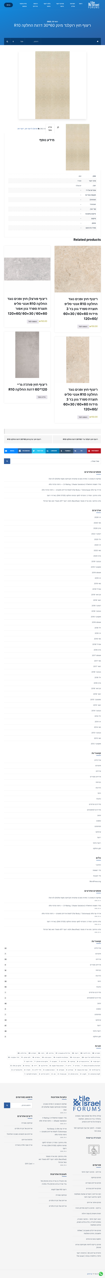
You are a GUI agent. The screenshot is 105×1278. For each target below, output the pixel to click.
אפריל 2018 (96, 644)
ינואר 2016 (97, 694)
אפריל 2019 (96, 589)
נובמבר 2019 (96, 561)
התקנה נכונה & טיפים (93, 1239)
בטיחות (98, 782)
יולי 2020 (97, 539)
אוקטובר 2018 (96, 617)
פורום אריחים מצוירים (93, 1183)
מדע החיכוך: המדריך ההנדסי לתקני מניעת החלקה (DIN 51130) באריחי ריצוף (74, 495)
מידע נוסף (50, 128)
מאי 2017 (97, 661)
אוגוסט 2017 (96, 655)
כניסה (8, 5)
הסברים (96, 1053)
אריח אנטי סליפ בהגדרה (23, 1145)
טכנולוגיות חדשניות (60, 1057)
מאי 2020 (97, 550)
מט (54, 1074)
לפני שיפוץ (25, 1057)
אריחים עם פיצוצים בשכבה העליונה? (19, 1134)
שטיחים (69, 1070)
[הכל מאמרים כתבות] (22, 41)
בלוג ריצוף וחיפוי (47, 5)
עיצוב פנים (46, 1057)
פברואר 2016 (96, 688)
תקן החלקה (97, 848)
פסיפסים (98, 826)
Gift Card (28, 1164)
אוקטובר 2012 (96, 744)
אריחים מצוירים (95, 777)
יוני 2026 (97, 517)
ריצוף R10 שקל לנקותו (59, 1189)
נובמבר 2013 (96, 733)
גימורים (36, 1057)
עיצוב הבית (75, 1057)
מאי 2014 (97, 727)
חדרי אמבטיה (13, 1057)
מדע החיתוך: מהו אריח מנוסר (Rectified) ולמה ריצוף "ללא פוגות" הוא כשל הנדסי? (72, 501)
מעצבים (53, 1061)
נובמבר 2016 (96, 672)
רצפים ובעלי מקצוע (57, 1065)
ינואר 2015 (97, 705)
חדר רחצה (28, 1061)
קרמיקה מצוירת (61, 1195)
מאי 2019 (97, 583)
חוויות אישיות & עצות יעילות (91, 1213)
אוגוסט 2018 (96, 622)
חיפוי (99, 793)
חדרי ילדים (37, 1070)
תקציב (83, 1074)
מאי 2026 (97, 523)
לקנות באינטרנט (94, 1074)
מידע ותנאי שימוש (23, 5)
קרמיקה (98, 832)
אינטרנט (98, 766)
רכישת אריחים (35, 5)
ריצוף (99, 837)
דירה (34, 1065)
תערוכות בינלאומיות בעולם (91, 1065)
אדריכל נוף (43, 1065)
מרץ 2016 (97, 683)
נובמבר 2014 (96, 711)
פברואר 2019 (96, 595)
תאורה (27, 1070)
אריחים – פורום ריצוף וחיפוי (91, 1172)
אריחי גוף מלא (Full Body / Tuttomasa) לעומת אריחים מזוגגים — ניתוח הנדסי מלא (71, 490)
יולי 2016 (98, 677)
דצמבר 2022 (96, 534)
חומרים (32, 1053)
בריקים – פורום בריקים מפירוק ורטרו (88, 1208)
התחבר (98, 865)
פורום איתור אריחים (94, 1202)
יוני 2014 (98, 722)
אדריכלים (97, 760)
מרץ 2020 (97, 556)
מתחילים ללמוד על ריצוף (91, 1057)
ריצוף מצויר (95, 1061)
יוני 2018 (98, 633)
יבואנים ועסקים (49, 1070)
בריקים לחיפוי (95, 1070)
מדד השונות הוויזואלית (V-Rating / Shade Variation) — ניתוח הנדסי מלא (75, 484)
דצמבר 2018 (96, 606)
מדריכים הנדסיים (95, 804)
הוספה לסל (83, 326)
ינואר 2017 (97, 666)
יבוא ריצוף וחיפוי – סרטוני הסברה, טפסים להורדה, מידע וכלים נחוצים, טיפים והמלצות (89, 1222)
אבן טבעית (62, 1074)
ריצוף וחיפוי (97, 843)
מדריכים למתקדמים (94, 810)
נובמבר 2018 (96, 611)
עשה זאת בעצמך (81, 1070)
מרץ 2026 (97, 528)
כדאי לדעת (85, 1053)
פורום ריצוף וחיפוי (60, 5)
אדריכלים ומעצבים (63, 1053)
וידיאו (68, 1065)
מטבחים (60, 1070)
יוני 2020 (97, 545)
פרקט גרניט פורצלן (41, 1061)
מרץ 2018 (97, 650)
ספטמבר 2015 (95, 700)
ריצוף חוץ (21, 129)
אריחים (98, 771)
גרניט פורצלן (73, 1074)
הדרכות (98, 788)
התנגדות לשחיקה (31, 1074)
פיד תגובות (97, 876)
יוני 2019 (98, 578)
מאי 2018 (97, 639)
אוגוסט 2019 (96, 572)
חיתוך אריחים (44, 1074)
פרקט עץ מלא (16, 1065)
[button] (58, 127)
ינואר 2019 (97, 600)
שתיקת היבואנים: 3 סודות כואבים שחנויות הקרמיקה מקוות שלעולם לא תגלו (75, 479)
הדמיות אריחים (27, 1140)
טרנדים (76, 1065)
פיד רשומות (97, 870)
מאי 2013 (97, 738)
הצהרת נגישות (93, 1137)
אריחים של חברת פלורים (58, 1200)
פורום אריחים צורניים (93, 1188)
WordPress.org (95, 881)
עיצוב (99, 815)
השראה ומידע (72, 5)
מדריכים (62, 1061)
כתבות (98, 799)
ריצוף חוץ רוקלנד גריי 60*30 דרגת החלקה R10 (80, 439)
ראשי (80, 3)
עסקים (98, 821)
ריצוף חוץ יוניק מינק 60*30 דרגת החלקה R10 (24, 439)
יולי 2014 (98, 716)
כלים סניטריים (16, 1070)
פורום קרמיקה (96, 1177)
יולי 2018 (98, 628)
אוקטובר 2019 (96, 567)
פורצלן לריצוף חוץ (31, 129)
